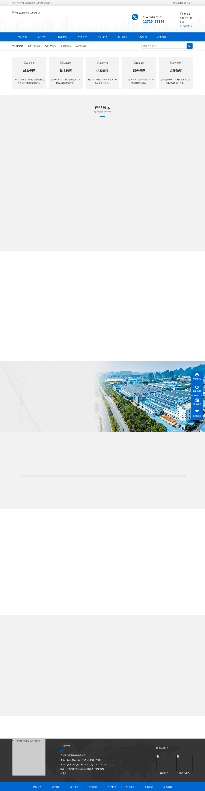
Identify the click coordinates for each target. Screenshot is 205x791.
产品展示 (82, 37)
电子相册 (122, 37)
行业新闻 (102, 659)
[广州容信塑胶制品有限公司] (26, 13)
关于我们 (42, 37)
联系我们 (188, 3)
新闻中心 (62, 37)
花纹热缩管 (80, 46)
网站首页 (22, 37)
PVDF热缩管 (50, 46)
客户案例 (102, 37)
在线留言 (142, 37)
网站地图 (177, 3)
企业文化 (33, 420)
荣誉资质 (58, 420)
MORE (102, 254)
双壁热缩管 (66, 46)
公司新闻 (76, 659)
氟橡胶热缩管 (33, 46)
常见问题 (128, 659)
